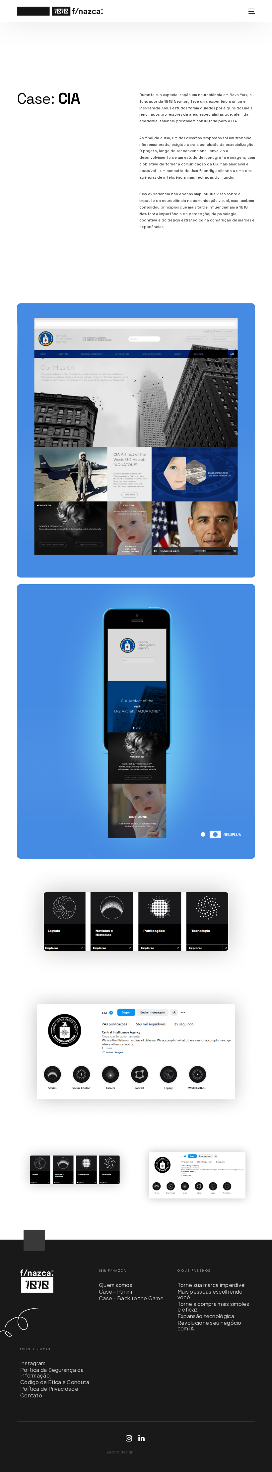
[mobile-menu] (250, 11)
